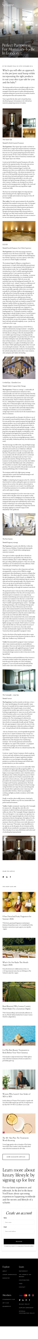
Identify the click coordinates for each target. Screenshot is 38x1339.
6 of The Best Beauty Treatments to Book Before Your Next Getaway (16, 1051)
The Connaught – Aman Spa (11, 695)
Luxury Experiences (10, 1274)
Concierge (7, 1309)
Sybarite (8, 4)
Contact (22, 1287)
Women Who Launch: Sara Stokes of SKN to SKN (16, 1095)
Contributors (24, 1280)
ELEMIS (5, 244)
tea (16, 172)
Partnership (23, 1271)
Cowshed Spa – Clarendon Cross (12, 382)
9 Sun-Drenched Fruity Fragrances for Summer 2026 (17, 918)
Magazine (6, 1278)
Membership (7, 1306)
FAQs (21, 1283)
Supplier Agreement (26, 1307)
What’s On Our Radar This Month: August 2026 (15, 963)
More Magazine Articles (16, 1157)
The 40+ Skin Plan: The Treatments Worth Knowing (16, 1139)
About (5, 1271)
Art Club (6, 1303)
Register (19, 1241)
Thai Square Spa (7, 139)
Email (5, 1227)
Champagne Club (9, 1299)
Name (5, 1218)
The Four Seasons (8, 539)
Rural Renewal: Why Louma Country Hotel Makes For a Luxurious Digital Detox (17, 1009)
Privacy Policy (24, 1304)
